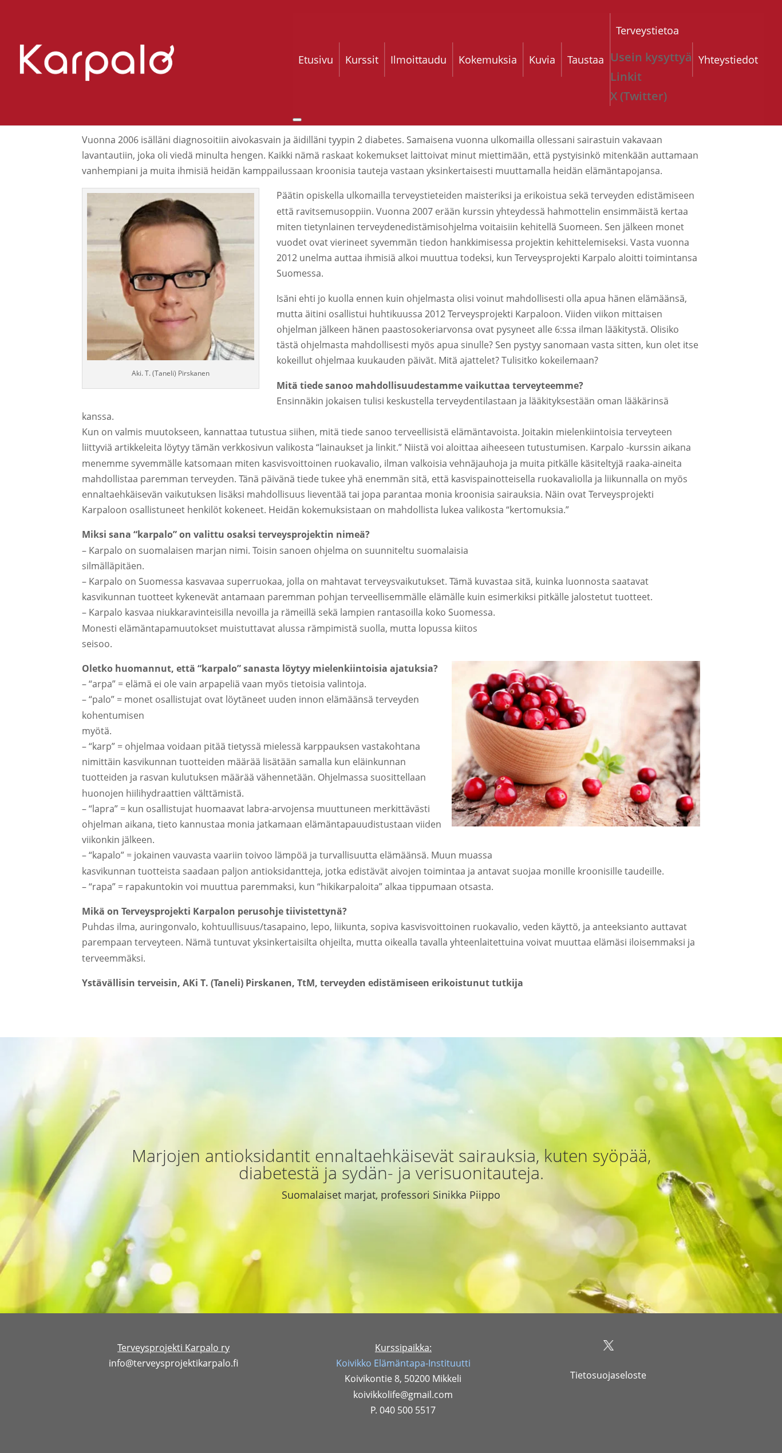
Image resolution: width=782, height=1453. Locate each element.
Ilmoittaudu (418, 59)
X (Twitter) (638, 96)
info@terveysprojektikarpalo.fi (173, 1363)
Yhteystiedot (728, 59)
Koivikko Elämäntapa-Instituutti (403, 1363)
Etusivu (315, 59)
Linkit (626, 76)
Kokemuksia (488, 59)
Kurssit (361, 59)
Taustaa (585, 59)
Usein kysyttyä (651, 57)
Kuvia (542, 59)
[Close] (297, 119)
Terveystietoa (647, 30)
